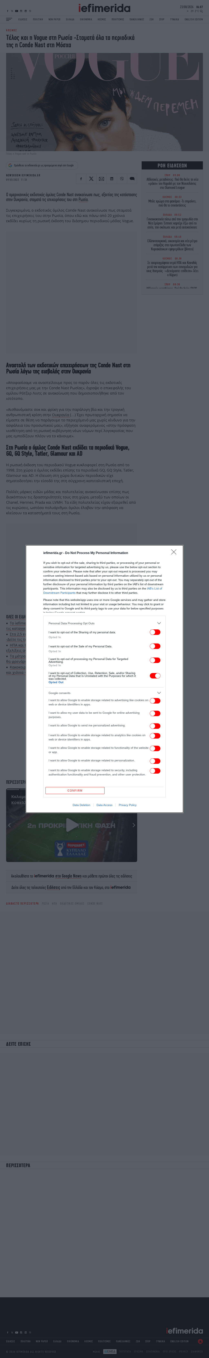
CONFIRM (75, 790)
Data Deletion (81, 805)
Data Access (104, 805)
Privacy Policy (128, 805)
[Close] (175, 553)
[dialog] (104, 679)
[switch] (155, 632)
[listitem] (104, 623)
